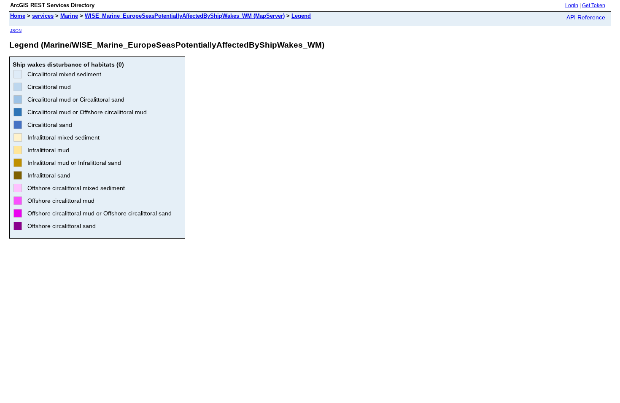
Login (571, 5)
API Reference (585, 17)
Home (17, 16)
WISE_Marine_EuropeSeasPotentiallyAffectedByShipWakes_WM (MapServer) (185, 16)
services (43, 16)
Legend (301, 16)
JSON (16, 30)
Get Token (593, 5)
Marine (69, 16)
